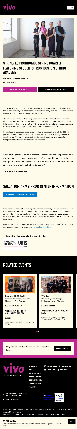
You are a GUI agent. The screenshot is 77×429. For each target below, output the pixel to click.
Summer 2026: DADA (15, 296)
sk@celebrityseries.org (43, 227)
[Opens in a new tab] (59, 397)
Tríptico (45, 296)
